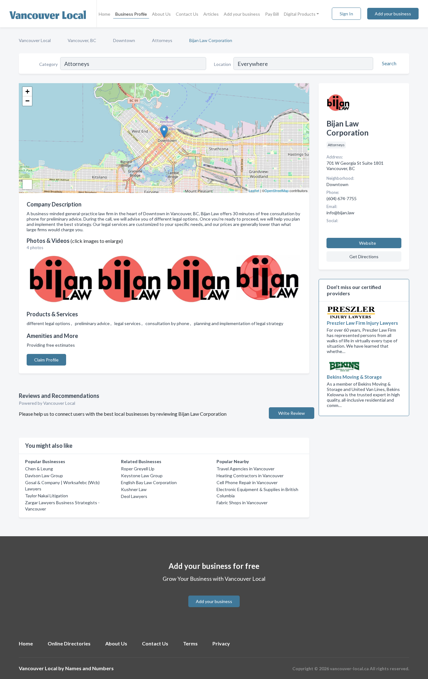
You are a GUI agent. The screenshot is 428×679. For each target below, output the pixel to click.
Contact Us (187, 14)
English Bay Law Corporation (149, 482)
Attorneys (162, 40)
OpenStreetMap (276, 190)
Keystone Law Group (142, 475)
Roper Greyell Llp (137, 468)
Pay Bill (272, 14)
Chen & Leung (39, 468)
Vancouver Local (35, 40)
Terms (190, 643)
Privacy (221, 643)
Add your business (242, 14)
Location (222, 64)
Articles (211, 14)
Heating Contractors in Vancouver (250, 475)
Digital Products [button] (300, 14)
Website (367, 243)
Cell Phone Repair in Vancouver (247, 482)
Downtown (124, 40)
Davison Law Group (44, 475)
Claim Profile (46, 359)
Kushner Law (134, 489)
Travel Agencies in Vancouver (245, 468)
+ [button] (27, 91)
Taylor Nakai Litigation (46, 495)
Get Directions (363, 256)
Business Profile (131, 14)
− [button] (27, 101)
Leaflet (254, 190)
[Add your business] (214, 594)
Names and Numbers (89, 668)
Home (104, 14)
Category (48, 64)
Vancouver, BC (82, 40)
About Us (161, 14)
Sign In (346, 13)
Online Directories (69, 643)
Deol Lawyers (134, 496)
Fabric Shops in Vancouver (242, 502)
